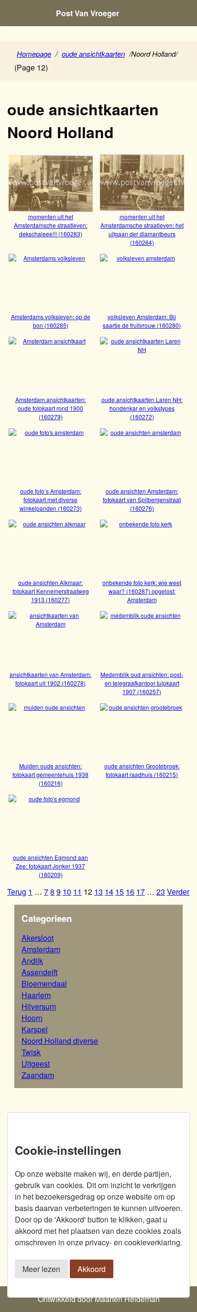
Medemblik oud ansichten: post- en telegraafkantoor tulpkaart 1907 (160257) (141, 682)
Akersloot (38, 937)
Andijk (32, 960)
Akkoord (91, 1268)
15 (119, 891)
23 (160, 891)
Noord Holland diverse (60, 1040)
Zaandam (38, 1075)
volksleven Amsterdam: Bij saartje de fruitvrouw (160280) (142, 321)
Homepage (34, 54)
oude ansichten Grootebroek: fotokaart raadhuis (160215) (142, 770)
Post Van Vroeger (87, 13)
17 (140, 891)
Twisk (31, 1052)
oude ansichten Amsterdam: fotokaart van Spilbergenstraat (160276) (142, 499)
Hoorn (32, 1017)
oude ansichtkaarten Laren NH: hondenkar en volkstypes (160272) (142, 408)
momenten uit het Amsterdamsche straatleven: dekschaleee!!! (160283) (51, 224)
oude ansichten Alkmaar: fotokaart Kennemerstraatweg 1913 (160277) (50, 591)
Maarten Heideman (127, 1298)
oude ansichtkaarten (93, 54)
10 (67, 891)
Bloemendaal (44, 983)
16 (130, 891)
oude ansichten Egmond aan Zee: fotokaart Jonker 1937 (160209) (50, 865)
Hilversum (39, 1006)
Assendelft (39, 972)
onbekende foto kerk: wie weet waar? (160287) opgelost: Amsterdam (141, 591)
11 (77, 891)
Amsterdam (41, 949)
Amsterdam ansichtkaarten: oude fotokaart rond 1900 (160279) (50, 408)
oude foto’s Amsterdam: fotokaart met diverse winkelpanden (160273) (51, 499)
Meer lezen (41, 1268)
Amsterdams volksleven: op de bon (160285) (50, 321)
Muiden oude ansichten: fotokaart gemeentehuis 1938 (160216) (50, 774)
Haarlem (36, 994)
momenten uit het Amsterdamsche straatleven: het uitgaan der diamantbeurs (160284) (142, 229)
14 (109, 891)
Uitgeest (36, 1063)
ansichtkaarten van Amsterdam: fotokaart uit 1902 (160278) (50, 678)
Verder (178, 891)
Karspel (35, 1029)
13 (98, 891)
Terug (16, 891)
